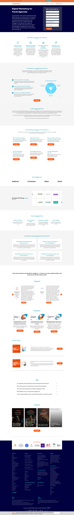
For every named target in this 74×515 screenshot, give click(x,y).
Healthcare (15, 181)
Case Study (23, 302)
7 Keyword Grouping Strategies (17, 501)
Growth (47, 3)
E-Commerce (32, 181)
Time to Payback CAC (40, 461)
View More (37, 430)
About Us (13, 475)
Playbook (39, 477)
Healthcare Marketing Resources (55, 482)
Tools (13, 459)
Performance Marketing (28, 484)
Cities (13, 482)
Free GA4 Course (14, 485)
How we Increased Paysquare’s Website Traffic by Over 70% (47, 502)
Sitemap (13, 490)
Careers (13, 484)
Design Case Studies (15, 465)
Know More (16, 144)
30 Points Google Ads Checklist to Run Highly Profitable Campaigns (22, 503)
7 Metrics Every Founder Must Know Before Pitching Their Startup (22, 504)
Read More (20, 330)
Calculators (14, 458)
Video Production (27, 485)
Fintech (60, 181)
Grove (13, 456)
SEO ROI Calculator (40, 466)
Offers (13, 481)
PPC (38, 486)
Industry (13, 468)
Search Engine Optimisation (54, 474)
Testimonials (14, 483)
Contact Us (58, 4)
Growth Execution (27, 456)
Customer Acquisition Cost (41, 456)
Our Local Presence (41, 470)
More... (38, 467)
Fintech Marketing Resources (54, 481)
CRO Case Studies (15, 464)
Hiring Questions (52, 484)
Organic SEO (27, 486)
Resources (52, 3)
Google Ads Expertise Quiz (54, 457)
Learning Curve (14, 466)
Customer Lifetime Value (41, 455)
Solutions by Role (53, 485)
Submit (49, 28)
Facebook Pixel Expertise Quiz (55, 455)
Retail (26, 479)
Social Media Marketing (54, 475)
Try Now (59, 348)
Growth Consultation (28, 455)
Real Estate (26, 480)
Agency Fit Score (14, 457)
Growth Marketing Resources (54, 467)
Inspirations (14, 467)
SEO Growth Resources (53, 476)
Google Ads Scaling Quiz (54, 459)
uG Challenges (40, 482)
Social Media (27, 487)
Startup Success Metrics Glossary (55, 483)
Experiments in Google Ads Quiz (55, 458)
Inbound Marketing (53, 472)
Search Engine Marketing (54, 473)
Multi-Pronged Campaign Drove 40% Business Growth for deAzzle (48, 501)
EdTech (46, 181)
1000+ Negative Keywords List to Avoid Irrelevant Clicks (21, 502)
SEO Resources (14, 473)
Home (13, 455)
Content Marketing (40, 485)
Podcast (13, 474)
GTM (51, 494)
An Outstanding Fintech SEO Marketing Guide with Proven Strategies (23, 500)
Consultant (13, 476)
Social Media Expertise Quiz (54, 456)
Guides (13, 472)
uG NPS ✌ (14, 492)
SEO (38, 484)
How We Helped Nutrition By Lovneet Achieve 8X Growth (47, 500)
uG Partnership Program (30, 482)
